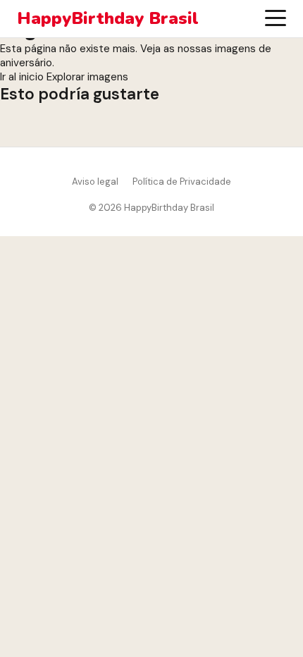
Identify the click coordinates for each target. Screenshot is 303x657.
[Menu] (275, 18)
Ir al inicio (22, 77)
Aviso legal (95, 182)
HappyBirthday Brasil (108, 18)
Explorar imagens (87, 77)
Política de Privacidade (181, 182)
